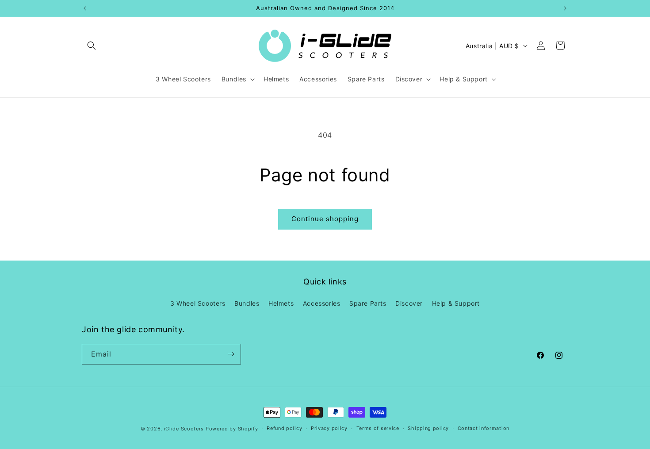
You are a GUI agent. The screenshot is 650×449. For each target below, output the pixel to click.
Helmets (281, 303)
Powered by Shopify (232, 429)
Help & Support (456, 303)
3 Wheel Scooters (198, 303)
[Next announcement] (565, 8)
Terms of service (377, 428)
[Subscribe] (231, 354)
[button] (91, 45)
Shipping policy (428, 428)
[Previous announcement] (85, 8)
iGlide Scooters (184, 429)
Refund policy (284, 428)
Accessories (321, 303)
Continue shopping (325, 219)
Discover (409, 303)
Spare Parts (367, 303)
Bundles (246, 303)
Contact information (483, 428)
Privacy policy (329, 428)
